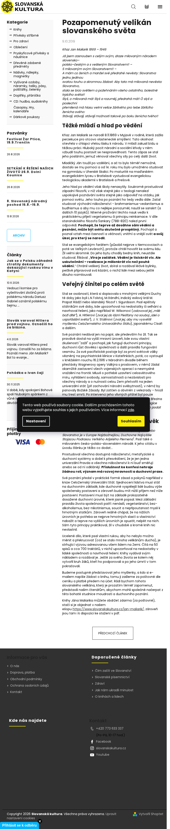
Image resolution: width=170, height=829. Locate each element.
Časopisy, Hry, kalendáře (24, 109)
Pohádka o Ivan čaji (25, 373)
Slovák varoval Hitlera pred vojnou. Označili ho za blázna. (30, 324)
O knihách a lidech (109, 697)
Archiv (19, 235)
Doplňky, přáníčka (27, 95)
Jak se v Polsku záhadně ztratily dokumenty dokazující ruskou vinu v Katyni (30, 266)
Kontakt (16, 692)
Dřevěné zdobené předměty (27, 65)
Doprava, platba (22, 672)
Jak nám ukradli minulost (114, 690)
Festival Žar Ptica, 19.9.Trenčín (24, 141)
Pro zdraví (21, 41)
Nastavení (36, 421)
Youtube (102, 754)
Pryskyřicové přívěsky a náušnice (31, 55)
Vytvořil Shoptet (151, 814)
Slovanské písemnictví (112, 677)
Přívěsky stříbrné (26, 35)
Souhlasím (131, 421)
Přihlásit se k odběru (19, 825)
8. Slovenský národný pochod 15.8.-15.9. (27, 203)
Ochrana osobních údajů (29, 685)
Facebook (103, 741)
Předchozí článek (112, 633)
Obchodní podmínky (26, 679)
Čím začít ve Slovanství (113, 671)
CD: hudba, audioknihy (31, 101)
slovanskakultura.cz (111, 748)
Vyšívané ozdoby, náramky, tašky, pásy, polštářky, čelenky (30, 86)
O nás (14, 666)
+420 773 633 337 (110, 728)
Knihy (18, 29)
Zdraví (99, 683)
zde (131, 409)
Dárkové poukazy (27, 117)
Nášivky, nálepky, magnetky (26, 74)
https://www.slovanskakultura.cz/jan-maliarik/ (108, 609)
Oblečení (20, 47)
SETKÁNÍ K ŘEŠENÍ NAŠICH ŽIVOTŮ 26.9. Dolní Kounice (30, 172)
